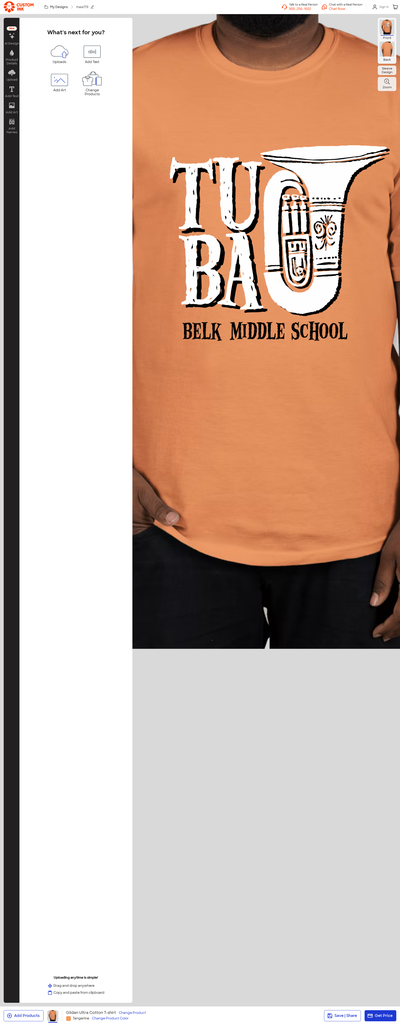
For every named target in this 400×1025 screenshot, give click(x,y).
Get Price (384, 1015)
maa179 (82, 7)
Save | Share (345, 1015)
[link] (19, 7)
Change (132, 1013)
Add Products (27, 1015)
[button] (345, 9)
